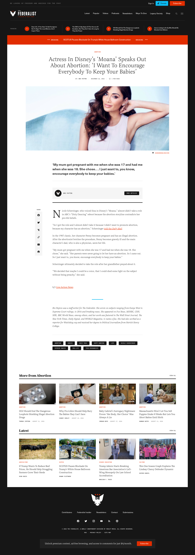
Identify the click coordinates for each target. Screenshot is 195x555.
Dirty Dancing (99, 343)
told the (113, 228)
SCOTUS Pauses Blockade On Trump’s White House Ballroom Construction (74, 469)
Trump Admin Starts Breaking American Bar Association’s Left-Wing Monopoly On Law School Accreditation (115, 471)
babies (70, 343)
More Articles (132, 193)
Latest (24, 431)
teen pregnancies (92, 348)
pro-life (76, 348)
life (112, 343)
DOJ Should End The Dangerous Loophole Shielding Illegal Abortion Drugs (36, 414)
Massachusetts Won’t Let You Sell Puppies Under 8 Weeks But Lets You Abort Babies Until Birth (157, 414)
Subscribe (177, 3)
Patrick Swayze (60, 348)
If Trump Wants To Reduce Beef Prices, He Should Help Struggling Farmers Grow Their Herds (35, 469)
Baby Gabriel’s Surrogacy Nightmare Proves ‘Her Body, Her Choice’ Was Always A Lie (117, 414)
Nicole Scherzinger (128, 343)
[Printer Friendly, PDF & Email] (38, 252)
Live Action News (64, 287)
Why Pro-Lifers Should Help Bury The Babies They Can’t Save (75, 413)
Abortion (58, 343)
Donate (163, 3)
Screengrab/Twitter (162, 152)
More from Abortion (35, 375)
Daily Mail (83, 343)
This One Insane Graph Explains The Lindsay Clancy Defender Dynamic (157, 468)
